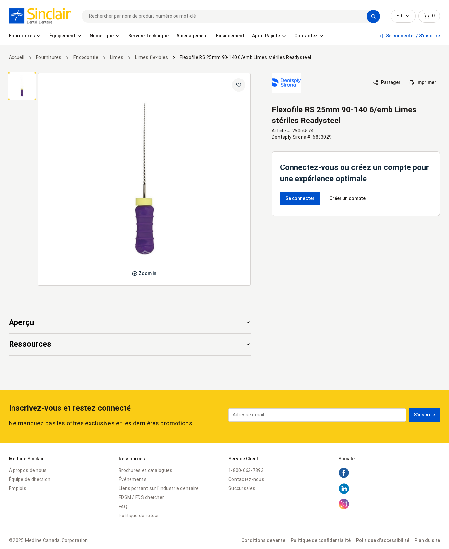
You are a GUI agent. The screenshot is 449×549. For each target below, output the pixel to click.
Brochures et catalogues (145, 470)
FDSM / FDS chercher (141, 497)
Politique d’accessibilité (382, 540)
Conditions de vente (263, 540)
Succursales (241, 488)
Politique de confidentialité (321, 540)
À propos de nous (28, 470)
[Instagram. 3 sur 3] (343, 508)
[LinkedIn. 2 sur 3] (343, 492)
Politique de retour (139, 515)
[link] (40, 16)
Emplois (17, 488)
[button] (373, 16)
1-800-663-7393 (246, 470)
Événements (133, 479)
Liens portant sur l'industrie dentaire (159, 488)
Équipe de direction (29, 479)
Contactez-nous (246, 479)
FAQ (123, 506)
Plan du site (427, 540)
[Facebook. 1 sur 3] (343, 476)
